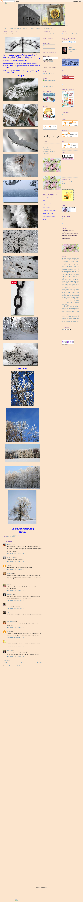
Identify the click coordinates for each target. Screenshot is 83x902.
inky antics (76, 290)
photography (76, 306)
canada (63, 272)
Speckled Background (48, 147)
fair (78, 284)
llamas (68, 295)
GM (65, 264)
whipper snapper (75, 319)
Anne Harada (10, 544)
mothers (67, 298)
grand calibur (76, 289)
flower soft (70, 286)
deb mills (9, 631)
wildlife (72, 321)
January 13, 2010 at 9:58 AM (15, 647)
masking (77, 295)
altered (73, 271)
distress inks (65, 282)
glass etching (70, 289)
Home (5, 28)
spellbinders (68, 315)
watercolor (69, 319)
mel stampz (64, 297)
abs (63, 271)
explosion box (74, 284)
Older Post (39, 662)
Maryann (9, 612)
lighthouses (64, 295)
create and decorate (67, 278)
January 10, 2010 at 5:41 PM (15, 590)
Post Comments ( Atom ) (14, 665)
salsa (70, 311)
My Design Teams (48, 28)
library (78, 294)
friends (70, 287)
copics (64, 276)
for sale (77, 286)
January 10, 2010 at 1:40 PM (15, 569)
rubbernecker (64, 311)
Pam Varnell (9, 573)
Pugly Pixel (76, 266)
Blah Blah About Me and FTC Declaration (18, 28)
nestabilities (70, 301)
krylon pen (73, 294)
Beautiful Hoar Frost (9, 34)
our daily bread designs (70, 303)
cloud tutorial (76, 274)
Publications (39, 28)
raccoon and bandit (71, 309)
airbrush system (68, 271)
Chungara (73, 261)
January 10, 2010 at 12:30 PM (15, 561)
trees (65, 318)
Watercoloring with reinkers (49, 151)
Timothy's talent (76, 269)
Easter (72, 263)
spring (77, 315)
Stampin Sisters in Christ (72, 268)
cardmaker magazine (69, 272)
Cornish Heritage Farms (70, 262)
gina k (77, 287)
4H (63, 258)
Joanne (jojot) (10, 594)
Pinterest (71, 266)
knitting (64, 294)
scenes (63, 313)
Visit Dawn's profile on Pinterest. (50, 33)
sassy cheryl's (75, 311)
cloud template (69, 274)
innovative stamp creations (69, 292)
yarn (68, 322)
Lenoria (8, 584)
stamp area (64, 316)
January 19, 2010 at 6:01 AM (15, 656)
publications (64, 309)
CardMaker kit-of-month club (73, 258)
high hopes (67, 290)
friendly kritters (65, 287)
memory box (70, 297)
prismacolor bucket (65, 308)
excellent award (68, 284)
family (63, 286)
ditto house (71, 282)
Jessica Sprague (71, 264)
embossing (76, 282)
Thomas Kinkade (69, 269)
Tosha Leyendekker (11, 621)
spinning (74, 315)
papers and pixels (71, 305)
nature (9, 536)
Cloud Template (46, 146)
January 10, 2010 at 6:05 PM (15, 600)
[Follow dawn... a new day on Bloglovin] (69, 42)
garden (74, 287)
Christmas (76, 259)
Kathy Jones (9, 650)
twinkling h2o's (76, 318)
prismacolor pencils (74, 308)
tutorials (71, 318)
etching (63, 284)
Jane (67, 264)
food (75, 286)
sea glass (77, 313)
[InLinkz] (62, 85)
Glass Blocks (46, 153)
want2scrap (64, 319)
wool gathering (64, 322)
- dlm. (8, 565)
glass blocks (64, 289)
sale (68, 311)
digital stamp (70, 281)
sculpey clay (72, 313)
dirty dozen (76, 281)
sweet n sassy (71, 316)
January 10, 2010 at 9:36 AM (15, 553)
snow (13, 536)
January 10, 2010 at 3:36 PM (15, 581)
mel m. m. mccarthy (11, 641)
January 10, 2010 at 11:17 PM (15, 618)
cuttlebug (74, 279)
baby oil (77, 271)
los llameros (72, 295)
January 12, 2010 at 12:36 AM (15, 637)
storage (67, 316)
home (71, 290)
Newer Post (5, 662)
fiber (66, 286)
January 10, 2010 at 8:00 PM (15, 608)
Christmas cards (66, 261)
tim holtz (76, 316)
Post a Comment (6, 660)
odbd (77, 300)
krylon (68, 294)
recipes (77, 309)
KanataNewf (9, 604)
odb (74, 301)
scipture (67, 313)
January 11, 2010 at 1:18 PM (15, 627)
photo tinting (69, 306)
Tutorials (32, 28)
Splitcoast (64, 268)
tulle (68, 318)
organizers (64, 302)
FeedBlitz (50, 61)
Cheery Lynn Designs (68, 259)
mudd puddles (72, 298)
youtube (70, 322)
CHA (65, 258)
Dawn (70, 47)
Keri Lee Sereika (10, 557)
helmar (63, 290)
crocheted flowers (68, 279)
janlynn (77, 292)
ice (73, 290)
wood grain (76, 321)
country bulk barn (71, 276)
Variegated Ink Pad (47, 149)
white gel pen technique (66, 321)
